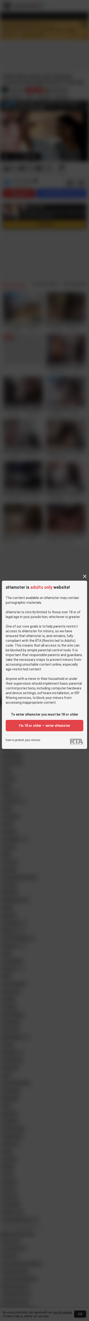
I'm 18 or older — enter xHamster (44, 725)
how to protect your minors (23, 740)
